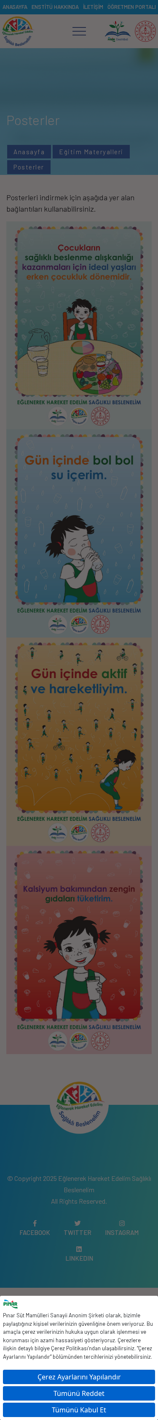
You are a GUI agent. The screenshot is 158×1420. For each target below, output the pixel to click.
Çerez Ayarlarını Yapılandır (79, 1377)
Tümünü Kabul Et (79, 1410)
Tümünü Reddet (79, 1393)
